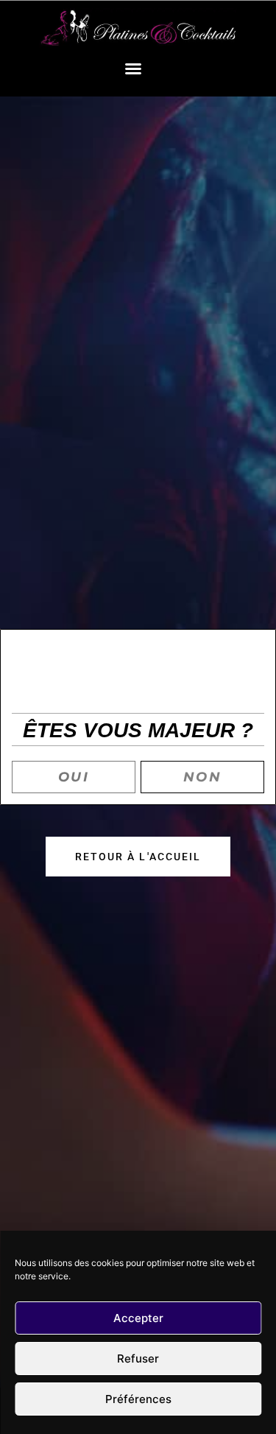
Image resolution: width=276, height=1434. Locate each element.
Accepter (138, 1318)
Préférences (138, 1399)
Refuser (138, 1359)
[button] (133, 68)
